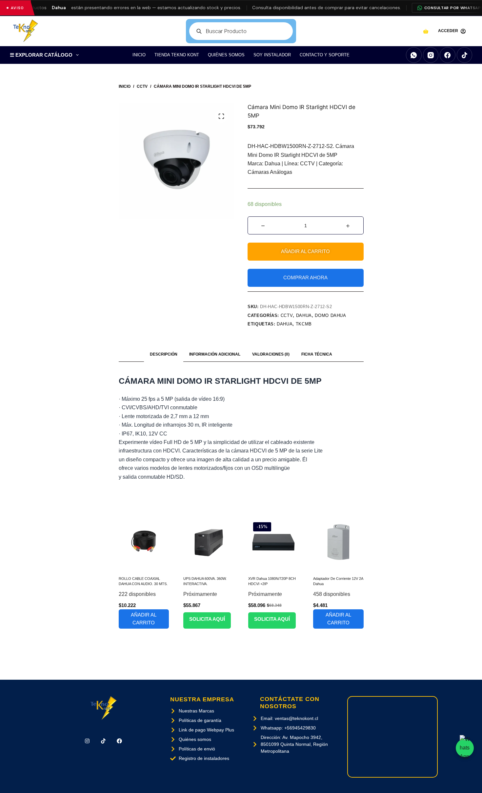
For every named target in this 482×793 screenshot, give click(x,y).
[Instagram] (431, 55)
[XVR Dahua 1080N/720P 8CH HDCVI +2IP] (273, 542)
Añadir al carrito (305, 251)
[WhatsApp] (414, 55)
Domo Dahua (330, 315)
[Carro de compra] (425, 31)
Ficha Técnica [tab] (316, 354)
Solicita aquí (207, 619)
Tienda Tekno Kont (176, 54)
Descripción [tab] (163, 354)
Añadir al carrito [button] (143, 619)
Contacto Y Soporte (325, 54)
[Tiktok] (103, 741)
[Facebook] (447, 55)
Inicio (139, 54)
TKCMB (304, 324)
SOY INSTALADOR (272, 54)
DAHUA (284, 324)
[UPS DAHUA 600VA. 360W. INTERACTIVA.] (208, 542)
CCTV (287, 315)
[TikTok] (464, 55)
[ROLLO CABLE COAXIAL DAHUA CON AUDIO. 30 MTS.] (144, 542)
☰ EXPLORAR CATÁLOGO (41, 55)
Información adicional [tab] (214, 354)
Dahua (304, 315)
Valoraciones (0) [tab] (271, 354)
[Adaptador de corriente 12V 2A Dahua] (338, 542)
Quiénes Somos (226, 54)
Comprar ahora (305, 277)
